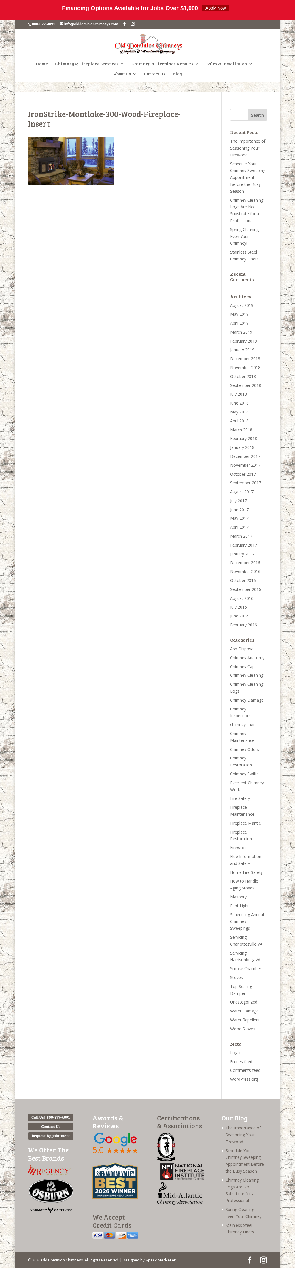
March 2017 (241, 536)
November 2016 (245, 571)
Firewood (239, 847)
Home (42, 64)
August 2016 (242, 598)
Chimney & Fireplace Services (86, 64)
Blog (177, 74)
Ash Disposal (242, 648)
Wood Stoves (242, 1028)
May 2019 (239, 314)
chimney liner (242, 724)
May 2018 (239, 412)
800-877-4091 (43, 24)
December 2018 (245, 358)
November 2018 (245, 367)
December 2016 (245, 562)
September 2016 (245, 589)
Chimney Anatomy (247, 657)
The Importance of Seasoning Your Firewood (247, 148)
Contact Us (154, 74)
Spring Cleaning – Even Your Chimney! (246, 236)
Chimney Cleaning (246, 675)
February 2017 (243, 545)
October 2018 (243, 376)
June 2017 (239, 509)
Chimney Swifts (244, 773)
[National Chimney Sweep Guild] (166, 1160)
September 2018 (245, 385)
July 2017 (238, 500)
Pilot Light (239, 905)
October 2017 (243, 474)
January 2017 (242, 554)
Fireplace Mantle (245, 823)
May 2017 (239, 518)
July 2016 (238, 607)
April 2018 (239, 421)
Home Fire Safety (246, 872)
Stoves (236, 977)
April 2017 (239, 527)
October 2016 (243, 580)
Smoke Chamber (245, 968)
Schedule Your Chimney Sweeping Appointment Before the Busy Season (247, 177)
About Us (122, 74)
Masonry (238, 896)
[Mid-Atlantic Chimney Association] (180, 1203)
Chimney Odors (244, 749)
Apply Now (215, 7)
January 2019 (242, 349)
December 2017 (245, 456)
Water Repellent (245, 1020)
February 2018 (243, 438)
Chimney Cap (242, 666)
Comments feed (245, 1070)
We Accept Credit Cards (111, 1220)
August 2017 (242, 491)
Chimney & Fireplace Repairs (162, 64)
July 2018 (238, 394)
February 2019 (243, 341)
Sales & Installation (226, 64)
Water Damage (244, 1011)
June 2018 (239, 403)
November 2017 (245, 465)
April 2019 (239, 323)
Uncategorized (243, 1002)
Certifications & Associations (179, 1121)
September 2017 (245, 482)
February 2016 (243, 625)
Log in (236, 1052)
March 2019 (241, 332)
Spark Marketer (160, 1260)
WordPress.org (244, 1079)
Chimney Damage (247, 700)
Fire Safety (240, 798)
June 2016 (239, 616)
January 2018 (242, 447)
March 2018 (241, 429)
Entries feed (241, 1061)
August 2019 (242, 305)
